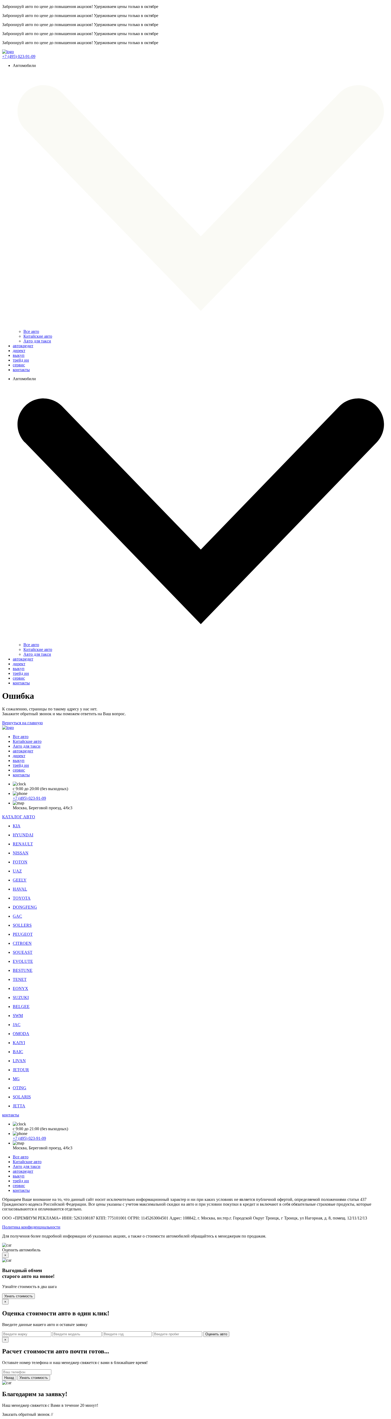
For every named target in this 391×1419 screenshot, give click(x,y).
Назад (9, 1378)
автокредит (23, 346)
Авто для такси (37, 341)
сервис (19, 365)
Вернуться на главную (22, 723)
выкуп (18, 355)
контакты (21, 369)
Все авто (31, 331)
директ (19, 350)
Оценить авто (216, 1334)
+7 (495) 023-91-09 (18, 56)
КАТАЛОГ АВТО (18, 817)
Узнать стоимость (18, 1296)
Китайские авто (37, 336)
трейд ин (21, 360)
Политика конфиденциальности (31, 1227)
